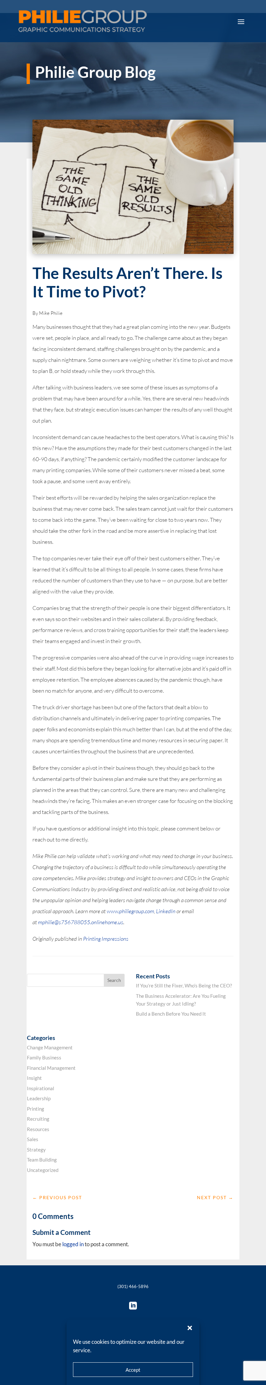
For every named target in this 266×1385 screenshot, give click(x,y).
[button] (190, 1328)
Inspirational (40, 1088)
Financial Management (51, 1068)
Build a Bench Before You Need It (171, 1014)
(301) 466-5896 (133, 1286)
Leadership (39, 1098)
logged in (73, 1244)
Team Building (42, 1160)
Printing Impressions (105, 938)
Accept (133, 1370)
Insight (34, 1078)
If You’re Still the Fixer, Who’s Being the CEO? (184, 985)
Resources (38, 1129)
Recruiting (38, 1119)
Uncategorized (42, 1170)
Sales (32, 1139)
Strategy (36, 1149)
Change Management (50, 1047)
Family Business (44, 1057)
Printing (35, 1109)
